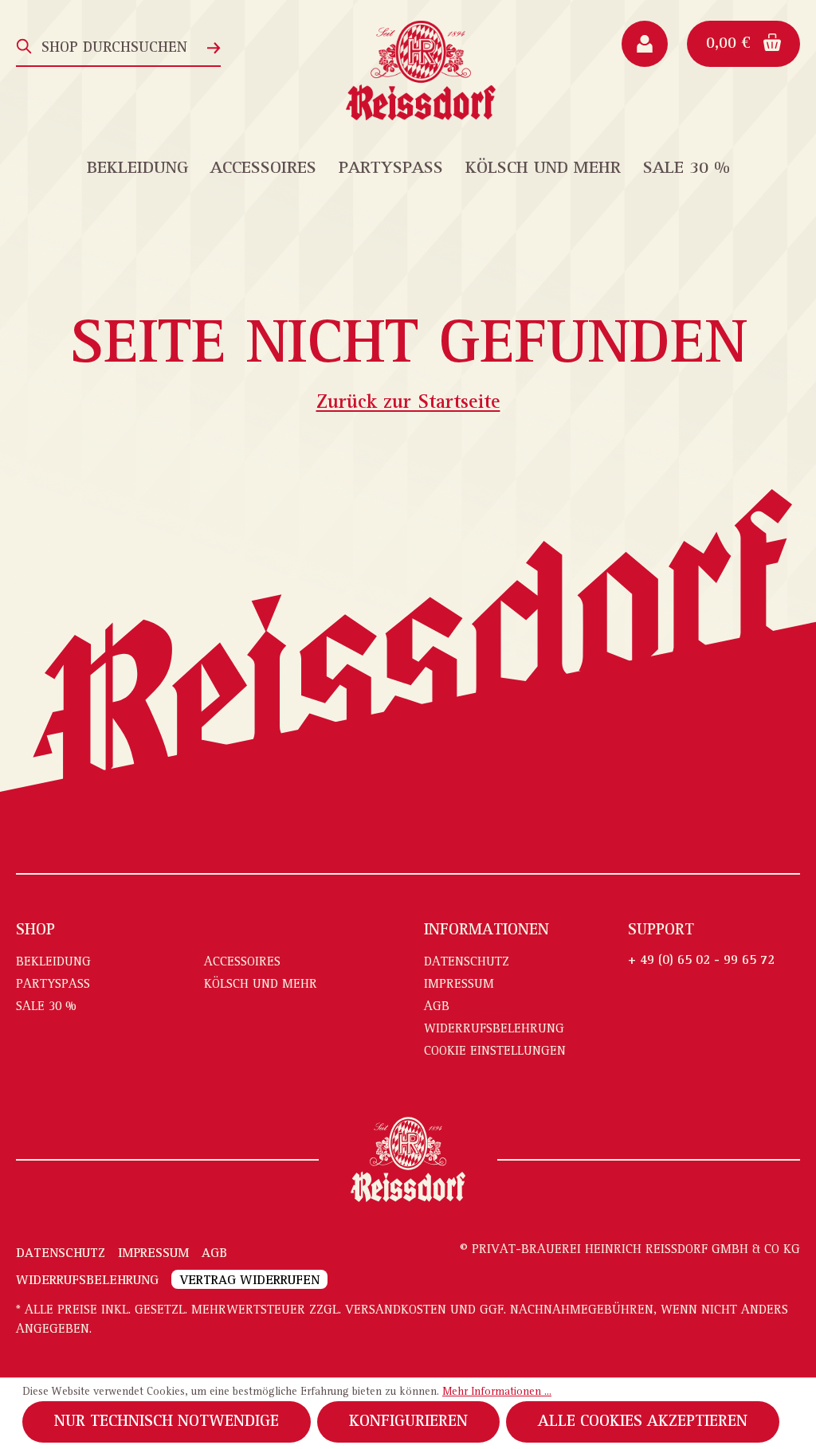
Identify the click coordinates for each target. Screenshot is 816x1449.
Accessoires (242, 962)
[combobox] (120, 46)
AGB (436, 1007)
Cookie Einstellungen (495, 1051)
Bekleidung (53, 962)
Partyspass (53, 984)
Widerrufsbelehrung (494, 1029)
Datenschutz (466, 962)
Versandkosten (395, 1310)
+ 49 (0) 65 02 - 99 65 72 (701, 960)
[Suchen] (24, 46)
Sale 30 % (46, 1007)
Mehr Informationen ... (496, 1392)
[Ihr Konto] (645, 44)
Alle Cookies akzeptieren (642, 1422)
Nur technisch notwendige (166, 1422)
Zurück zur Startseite (408, 403)
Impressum (459, 984)
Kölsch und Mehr (260, 984)
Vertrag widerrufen (249, 1281)
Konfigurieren (408, 1422)
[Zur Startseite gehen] (421, 70)
